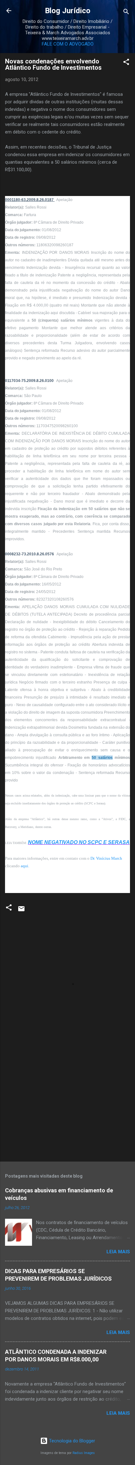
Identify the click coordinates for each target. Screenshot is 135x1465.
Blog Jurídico (67, 10)
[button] (126, 63)
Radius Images (84, 1453)
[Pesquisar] (126, 12)
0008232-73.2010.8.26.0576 (30, 554)
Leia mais (118, 1252)
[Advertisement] (67, 1108)
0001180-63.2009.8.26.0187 (30, 200)
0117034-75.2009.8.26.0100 (30, 381)
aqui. (25, 865)
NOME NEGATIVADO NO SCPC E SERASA (79, 842)
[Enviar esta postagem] (21, 911)
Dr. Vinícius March (106, 858)
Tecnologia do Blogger (71, 1441)
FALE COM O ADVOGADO (68, 44)
